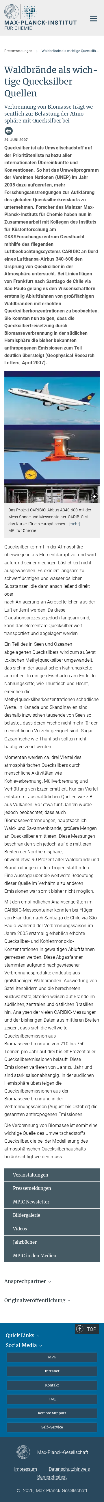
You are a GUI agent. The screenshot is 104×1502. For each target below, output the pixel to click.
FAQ (52, 1399)
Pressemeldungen (32, 1188)
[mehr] (74, 524)
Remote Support (52, 1413)
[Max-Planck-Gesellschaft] (26, 1452)
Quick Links (21, 1335)
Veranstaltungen (30, 1175)
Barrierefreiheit (52, 1477)
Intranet (52, 1371)
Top (91, 1329)
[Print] (8, 131)
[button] (94, 497)
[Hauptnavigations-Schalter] (93, 18)
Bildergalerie (26, 1215)
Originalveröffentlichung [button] (35, 1300)
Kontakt (52, 1385)
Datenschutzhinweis (69, 1469)
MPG (52, 1357)
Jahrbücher (25, 1242)
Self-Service (52, 1427)
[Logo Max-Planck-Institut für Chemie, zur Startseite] (41, 17)
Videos (20, 1229)
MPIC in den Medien (34, 1255)
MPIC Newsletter (31, 1202)
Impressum (25, 1469)
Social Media (22, 1345)
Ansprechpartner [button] (25, 1281)
